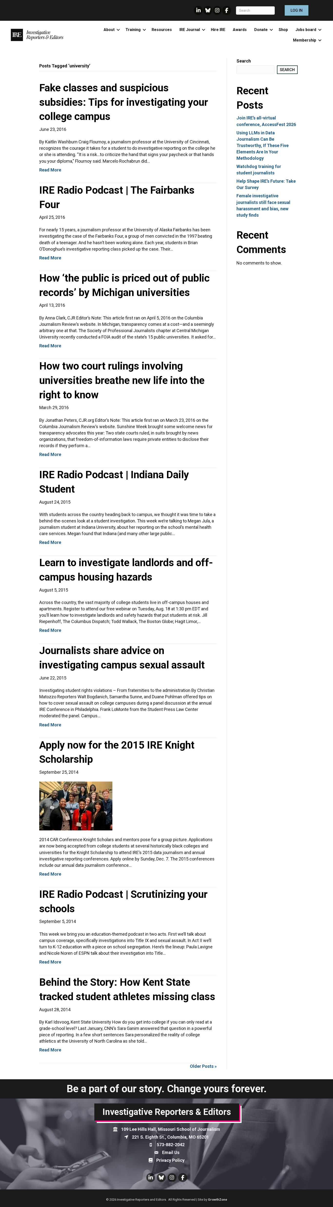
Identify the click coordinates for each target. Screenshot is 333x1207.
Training (133, 29)
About (109, 29)
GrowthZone (217, 1199)
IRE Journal (189, 29)
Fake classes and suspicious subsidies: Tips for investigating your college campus (123, 102)
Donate (261, 29)
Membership (304, 40)
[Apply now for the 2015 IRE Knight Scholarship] (75, 805)
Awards (240, 29)
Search (243, 61)
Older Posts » (203, 1066)
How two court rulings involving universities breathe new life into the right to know (122, 380)
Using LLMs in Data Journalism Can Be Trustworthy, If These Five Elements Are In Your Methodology (262, 145)
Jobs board (305, 29)
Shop (283, 29)
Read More (50, 169)
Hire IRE (218, 29)
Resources (162, 29)
